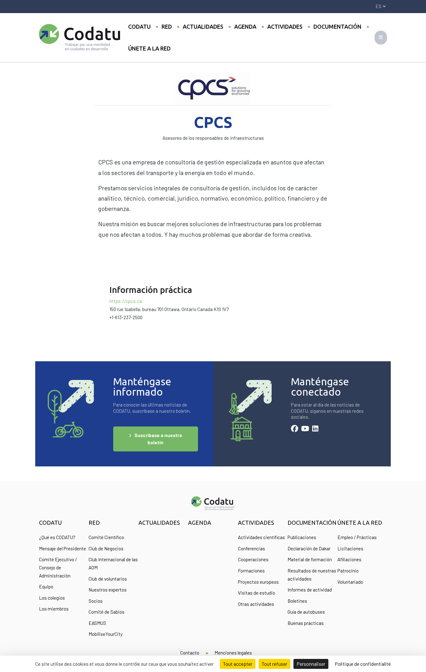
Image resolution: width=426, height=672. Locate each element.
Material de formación (310, 559)
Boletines (297, 601)
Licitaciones (350, 548)
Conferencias (251, 548)
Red (167, 26)
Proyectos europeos (258, 582)
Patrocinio (348, 570)
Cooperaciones (253, 559)
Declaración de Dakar (309, 548)
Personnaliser (311, 664)
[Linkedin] (315, 429)
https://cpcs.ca (125, 301)
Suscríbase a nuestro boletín (158, 438)
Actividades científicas (261, 537)
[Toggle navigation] (381, 38)
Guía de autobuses (306, 612)
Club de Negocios (106, 548)
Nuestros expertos (108, 589)
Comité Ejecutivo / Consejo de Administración (58, 567)
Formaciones (251, 570)
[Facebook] (294, 429)
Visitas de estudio (256, 593)
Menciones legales (233, 652)
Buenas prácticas (306, 623)
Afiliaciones (349, 559)
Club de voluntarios (108, 579)
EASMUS (97, 623)
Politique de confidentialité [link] (363, 664)
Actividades (285, 26)
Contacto (189, 652)
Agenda (245, 26)
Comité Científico (106, 537)
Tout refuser (274, 664)
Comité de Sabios (106, 612)
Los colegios (52, 598)
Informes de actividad (310, 589)
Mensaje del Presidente (62, 548)
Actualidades (203, 26)
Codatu (139, 26)
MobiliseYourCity (106, 634)
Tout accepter (237, 664)
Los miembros (54, 608)
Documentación (337, 26)
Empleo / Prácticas (357, 537)
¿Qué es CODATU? (57, 537)
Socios (96, 601)
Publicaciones (302, 537)
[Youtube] (305, 429)
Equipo (46, 586)
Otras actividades (256, 604)
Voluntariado (350, 582)
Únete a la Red (149, 48)
